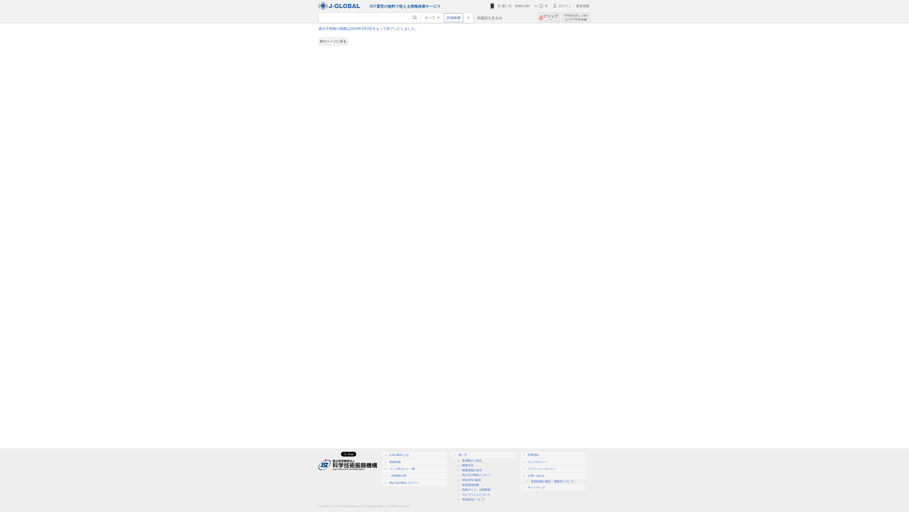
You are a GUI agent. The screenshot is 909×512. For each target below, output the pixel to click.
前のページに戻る (333, 41)
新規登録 (582, 6)
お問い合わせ (536, 475)
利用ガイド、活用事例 (476, 489)
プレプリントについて (476, 494)
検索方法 (467, 465)
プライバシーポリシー (542, 469)
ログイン (565, 6)
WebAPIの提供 (471, 480)
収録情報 (395, 462)
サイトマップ (536, 487)
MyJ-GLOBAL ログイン (404, 483)
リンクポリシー (538, 462)
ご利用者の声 (397, 475)
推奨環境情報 (470, 485)
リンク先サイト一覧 (402, 469)
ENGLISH (522, 6)
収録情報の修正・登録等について (552, 481)
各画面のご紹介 (472, 460)
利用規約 (533, 455)
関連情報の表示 (472, 470)
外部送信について (473, 499)
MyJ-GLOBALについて (476, 475)
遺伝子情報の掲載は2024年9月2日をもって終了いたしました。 (368, 29)
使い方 (507, 6)
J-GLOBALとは (399, 455)
